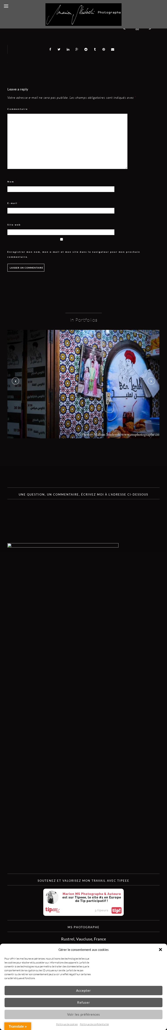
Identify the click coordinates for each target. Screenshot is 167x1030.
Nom (12, 181)
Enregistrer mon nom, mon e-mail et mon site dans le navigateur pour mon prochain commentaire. (73, 254)
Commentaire (18, 109)
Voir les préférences (83, 1014)
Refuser (83, 1002)
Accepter (83, 990)
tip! (116, 910)
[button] (160, 949)
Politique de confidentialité (94, 1024)
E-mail (13, 203)
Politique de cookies (67, 1024)
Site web (14, 224)
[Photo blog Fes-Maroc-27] (83, 384)
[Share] (50, 49)
